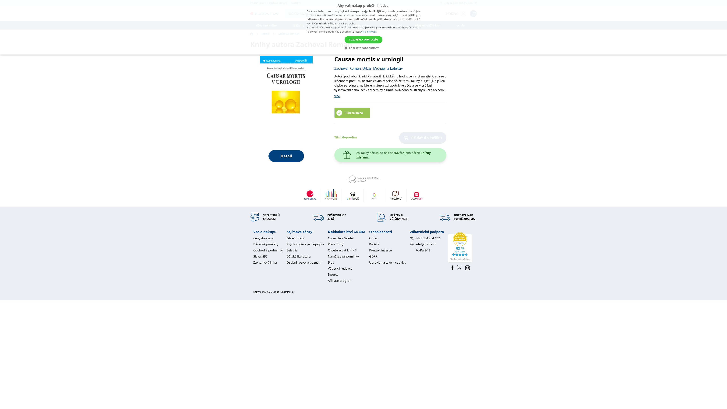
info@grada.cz (425, 244)
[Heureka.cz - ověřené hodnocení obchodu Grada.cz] (461, 247)
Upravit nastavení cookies (387, 262)
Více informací (369, 31)
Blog (331, 262)
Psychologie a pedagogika (305, 244)
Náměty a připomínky (343, 256)
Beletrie (291, 250)
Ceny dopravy (263, 238)
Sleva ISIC (260, 256)
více (337, 96)
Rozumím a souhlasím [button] (363, 39)
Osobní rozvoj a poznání (303, 262)
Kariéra (374, 244)
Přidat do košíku (426, 137)
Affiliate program (340, 281)
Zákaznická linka (265, 262)
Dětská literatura (298, 256)
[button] (363, 48)
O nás (373, 238)
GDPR (373, 256)
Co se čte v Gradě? (341, 238)
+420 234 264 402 (427, 238)
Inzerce (333, 274)
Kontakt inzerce (380, 250)
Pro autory (335, 244)
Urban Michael (374, 68)
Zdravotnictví (295, 238)
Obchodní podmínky (268, 250)
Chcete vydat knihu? (342, 250)
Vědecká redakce (340, 268)
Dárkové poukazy (265, 244)
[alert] (363, 27)
